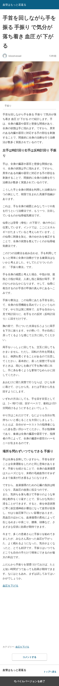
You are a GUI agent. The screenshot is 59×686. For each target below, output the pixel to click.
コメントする (29, 657)
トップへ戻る (50, 671)
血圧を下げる (10, 585)
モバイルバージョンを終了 (29, 681)
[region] (29, 615)
